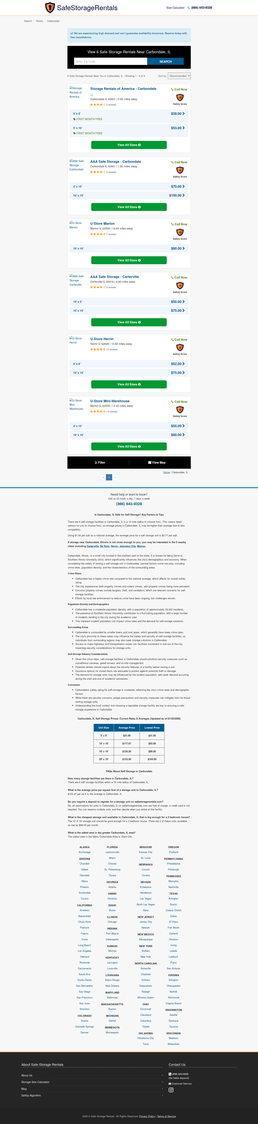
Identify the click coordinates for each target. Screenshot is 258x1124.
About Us (26, 1075)
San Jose (84, 1003)
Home (166, 472)
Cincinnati (145, 1009)
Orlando (112, 863)
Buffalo (146, 951)
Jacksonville (112, 852)
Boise (112, 910)
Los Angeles (84, 951)
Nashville (173, 887)
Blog (24, 1089)
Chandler (84, 863)
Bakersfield (84, 916)
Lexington (112, 962)
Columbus (145, 1020)
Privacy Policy (147, 1116)
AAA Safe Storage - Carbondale (115, 161)
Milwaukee (173, 1044)
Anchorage (84, 852)
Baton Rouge (112, 980)
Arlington (173, 898)
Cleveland (145, 1015)
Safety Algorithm (31, 1095)
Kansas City (145, 852)
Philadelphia (173, 863)
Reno (146, 910)
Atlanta (112, 887)
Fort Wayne (112, 933)
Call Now (180, 89)
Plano (173, 962)
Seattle (173, 1015)
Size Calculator (175, 7)
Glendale (84, 875)
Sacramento (84, 968)
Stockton (85, 1009)
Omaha (146, 875)
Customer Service (182, 1083)
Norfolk (173, 991)
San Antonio (173, 968)
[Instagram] (171, 1089)
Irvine (85, 939)
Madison (173, 1038)
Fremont (84, 927)
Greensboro (145, 985)
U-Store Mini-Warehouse (110, 400)
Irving (174, 945)
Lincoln (146, 869)
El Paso (173, 921)
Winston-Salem (145, 997)
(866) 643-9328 (201, 7)
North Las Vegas (146, 904)
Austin (173, 904)
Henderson (146, 892)
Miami (112, 858)
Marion (141, 546)
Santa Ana (84, 974)
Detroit (112, 1020)
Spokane (173, 1020)
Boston (112, 1009)
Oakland (84, 956)
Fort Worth (173, 927)
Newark (146, 927)
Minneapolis (112, 1032)
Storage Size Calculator (35, 1082)
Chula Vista (84, 921)
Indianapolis (112, 939)
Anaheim (84, 910)
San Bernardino (84, 985)
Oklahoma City (146, 1038)
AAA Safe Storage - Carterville (114, 276)
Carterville (93, 546)
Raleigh (146, 991)
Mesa (85, 881)
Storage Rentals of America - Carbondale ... (123, 91)
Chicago (112, 921)
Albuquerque (146, 939)
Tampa (112, 875)
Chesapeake (173, 985)
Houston (173, 939)
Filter (101, 462)
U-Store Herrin (102, 338)
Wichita (112, 951)
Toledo (145, 1026)
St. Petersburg (112, 869)
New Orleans (112, 985)
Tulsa (146, 1044)
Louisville (112, 968)
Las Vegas (145, 898)
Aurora (84, 1020)
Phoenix (84, 887)
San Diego (84, 991)
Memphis (173, 881)
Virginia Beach (174, 1003)
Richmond (173, 997)
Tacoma (173, 1026)
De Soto (104, 546)
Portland (173, 852)
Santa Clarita (84, 980)
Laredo (173, 951)
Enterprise (145, 887)
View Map (158, 462)
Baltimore (112, 997)
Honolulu (112, 898)
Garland (173, 933)
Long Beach (84, 945)
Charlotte (146, 974)
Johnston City (128, 546)
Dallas (173, 916)
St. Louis (146, 858)
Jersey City (146, 921)
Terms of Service (166, 1116)
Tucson (85, 898)
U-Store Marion (102, 223)
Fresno (84, 933)
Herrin (114, 546)
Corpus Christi (173, 910)
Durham (145, 980)
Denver (84, 1032)
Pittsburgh (173, 869)
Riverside (85, 962)
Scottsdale (84, 892)
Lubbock (173, 956)
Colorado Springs (84, 1026)
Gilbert (84, 869)
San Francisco (85, 997)
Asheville (146, 968)
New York (146, 956)
